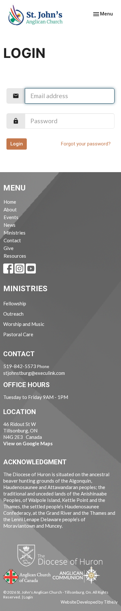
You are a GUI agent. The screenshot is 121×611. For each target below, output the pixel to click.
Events (11, 217)
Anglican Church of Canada (27, 576)
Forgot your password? (86, 144)
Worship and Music (23, 324)
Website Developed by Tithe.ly (89, 602)
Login (16, 144)
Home (10, 202)
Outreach (13, 314)
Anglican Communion (76, 575)
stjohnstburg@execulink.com (34, 373)
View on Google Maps (28, 443)
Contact (12, 240)
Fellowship (14, 303)
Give (9, 248)
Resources (15, 256)
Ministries (14, 233)
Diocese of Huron (62, 555)
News (9, 225)
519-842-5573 (19, 366)
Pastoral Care (18, 334)
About (10, 209)
